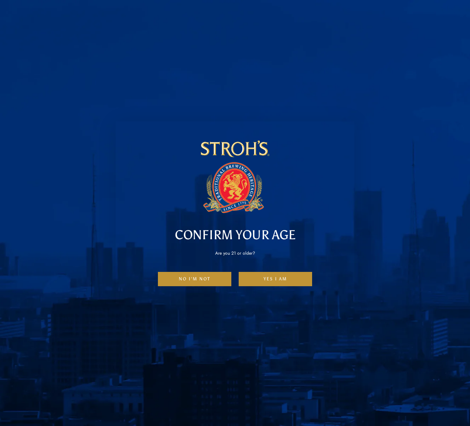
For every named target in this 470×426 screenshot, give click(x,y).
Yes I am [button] (275, 278)
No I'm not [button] (194, 278)
